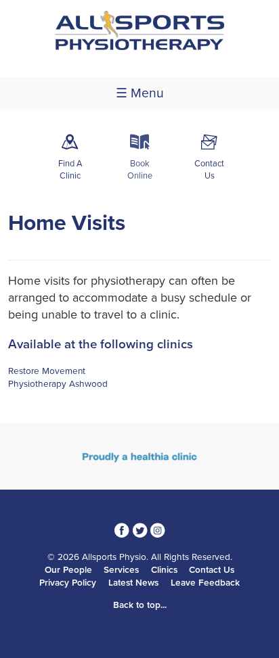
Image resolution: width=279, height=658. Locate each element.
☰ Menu (140, 93)
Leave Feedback (205, 583)
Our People (68, 570)
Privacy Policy (67, 583)
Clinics (164, 570)
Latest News (133, 583)
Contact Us (211, 570)
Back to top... (140, 605)
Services (121, 570)
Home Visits (66, 223)
